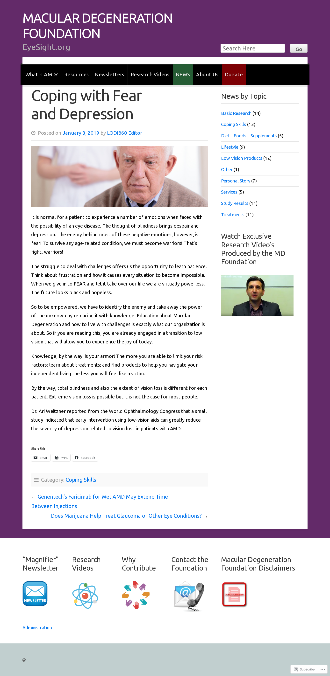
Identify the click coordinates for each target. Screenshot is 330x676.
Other (227, 169)
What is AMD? (41, 74)
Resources (76, 74)
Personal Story (235, 180)
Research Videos (150, 74)
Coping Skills (81, 480)
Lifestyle (229, 147)
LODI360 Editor (124, 133)
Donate (234, 74)
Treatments (232, 214)
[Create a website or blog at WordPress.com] (24, 659)
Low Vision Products (241, 158)
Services (229, 192)
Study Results (234, 203)
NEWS (183, 74)
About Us (207, 74)
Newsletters (109, 74)
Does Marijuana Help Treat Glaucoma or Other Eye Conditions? (126, 516)
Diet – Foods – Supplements (249, 135)
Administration (37, 627)
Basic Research (236, 113)
